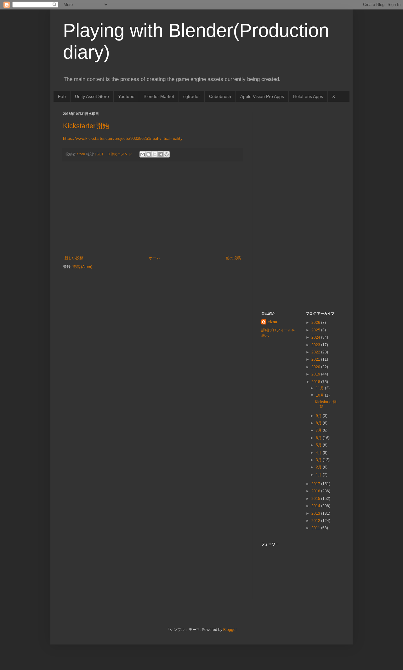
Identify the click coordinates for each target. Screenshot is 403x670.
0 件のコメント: (120, 154)
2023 (316, 345)
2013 (316, 513)
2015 (316, 498)
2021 (316, 359)
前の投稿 (233, 258)
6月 (319, 438)
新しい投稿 (74, 258)
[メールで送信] (142, 154)
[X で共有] (154, 154)
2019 (316, 374)
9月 (319, 416)
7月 (319, 430)
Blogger (229, 629)
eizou (272, 322)
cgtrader (191, 96)
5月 (319, 445)
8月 (319, 423)
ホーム (154, 258)
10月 (320, 395)
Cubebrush (220, 96)
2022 (316, 352)
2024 (316, 337)
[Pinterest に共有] (166, 154)
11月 (320, 388)
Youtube (126, 96)
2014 (316, 506)
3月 (319, 460)
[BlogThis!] (148, 154)
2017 (316, 484)
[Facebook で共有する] (160, 154)
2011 (316, 528)
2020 (316, 367)
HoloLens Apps (308, 96)
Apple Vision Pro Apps (262, 96)
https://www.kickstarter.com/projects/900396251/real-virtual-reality (123, 138)
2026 (316, 322)
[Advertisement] (152, 208)
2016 (316, 491)
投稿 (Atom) (82, 267)
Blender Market (159, 96)
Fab (62, 96)
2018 (316, 382)
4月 (319, 452)
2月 (319, 467)
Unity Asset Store (92, 96)
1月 (319, 474)
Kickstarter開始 (86, 126)
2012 (316, 520)
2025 (316, 330)
